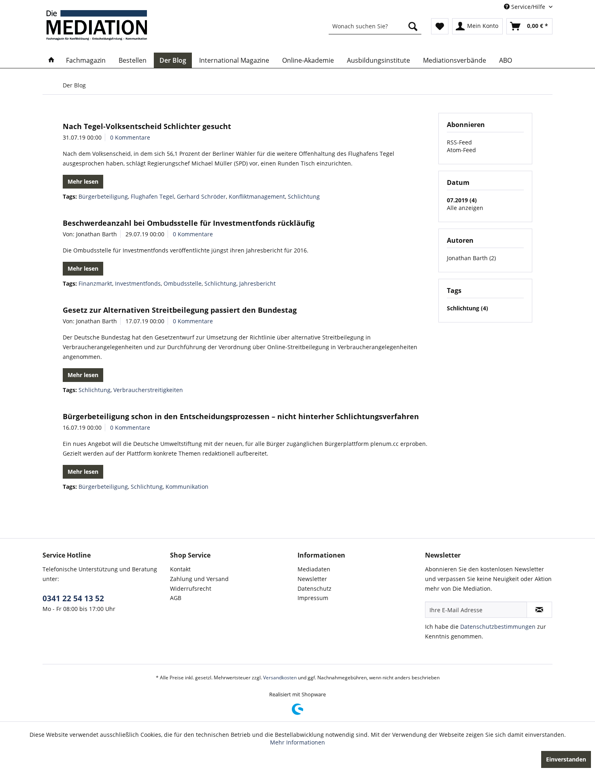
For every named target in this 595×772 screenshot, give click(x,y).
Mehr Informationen (297, 742)
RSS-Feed (459, 142)
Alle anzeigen (465, 208)
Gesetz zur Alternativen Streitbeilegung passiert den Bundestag (180, 310)
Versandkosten (280, 677)
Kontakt (180, 569)
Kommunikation (187, 486)
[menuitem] (375, 26)
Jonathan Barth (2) (471, 258)
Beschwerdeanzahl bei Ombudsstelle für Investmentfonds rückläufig (188, 223)
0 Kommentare (130, 137)
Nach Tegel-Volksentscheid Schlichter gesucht (147, 126)
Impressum (313, 598)
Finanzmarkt (95, 283)
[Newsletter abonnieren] (539, 610)
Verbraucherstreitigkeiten (148, 390)
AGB (175, 598)
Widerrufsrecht (190, 588)
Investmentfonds (138, 283)
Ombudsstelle (183, 283)
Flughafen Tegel (152, 196)
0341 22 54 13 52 (73, 598)
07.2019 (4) (462, 200)
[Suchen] (412, 26)
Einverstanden (566, 759)
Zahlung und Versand (199, 579)
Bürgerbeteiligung (103, 196)
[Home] (51, 60)
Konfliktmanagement (257, 196)
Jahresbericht (257, 283)
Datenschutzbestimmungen (498, 626)
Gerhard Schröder (201, 196)
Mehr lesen (83, 181)
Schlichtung (304, 196)
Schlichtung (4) (467, 308)
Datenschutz (315, 588)
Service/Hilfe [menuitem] (528, 7)
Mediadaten (314, 569)
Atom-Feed (461, 150)
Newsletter (312, 579)
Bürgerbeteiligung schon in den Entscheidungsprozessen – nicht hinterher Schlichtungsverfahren (241, 416)
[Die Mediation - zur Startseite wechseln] (97, 25)
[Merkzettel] (439, 26)
